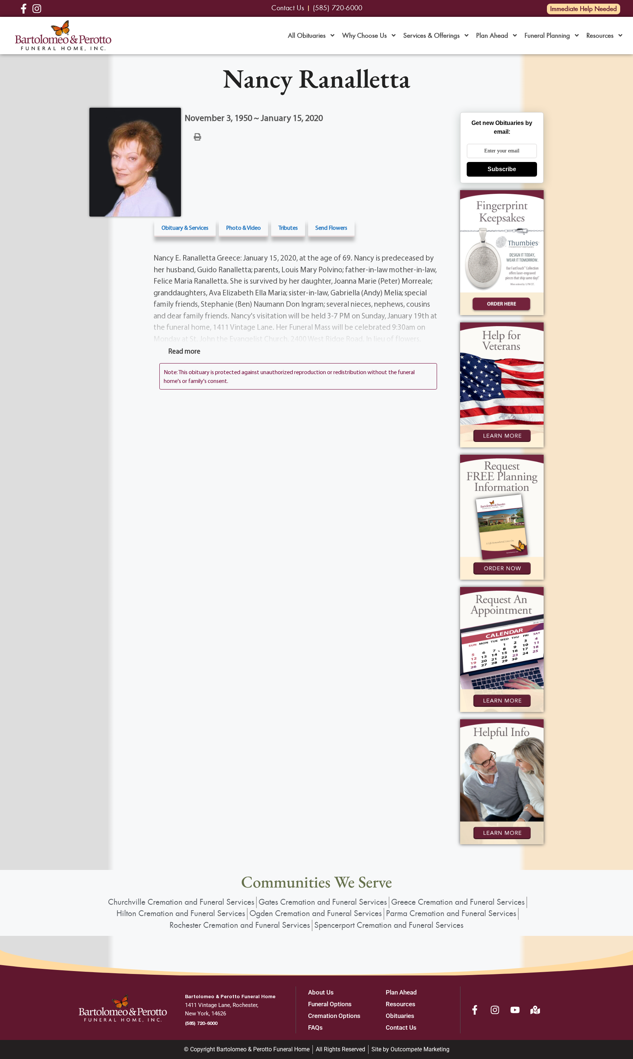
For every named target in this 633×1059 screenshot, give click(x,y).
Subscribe (502, 169)
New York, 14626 (205, 1013)
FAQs (315, 1027)
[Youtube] (515, 1009)
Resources (600, 36)
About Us (321, 992)
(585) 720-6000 (201, 1023)
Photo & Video (243, 227)
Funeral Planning (547, 36)
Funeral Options (330, 1004)
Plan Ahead (492, 36)
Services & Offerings (431, 36)
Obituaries (400, 1015)
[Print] (197, 136)
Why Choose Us (364, 36)
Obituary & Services (185, 227)
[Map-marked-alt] (535, 1009)
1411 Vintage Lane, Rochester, (221, 1005)
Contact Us (401, 1027)
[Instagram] (494, 1009)
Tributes (288, 227)
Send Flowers (331, 227)
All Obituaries (307, 36)
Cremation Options (334, 1015)
